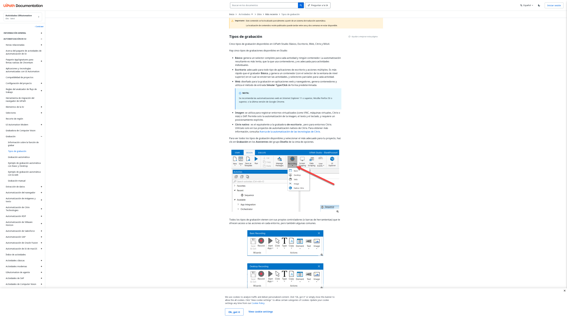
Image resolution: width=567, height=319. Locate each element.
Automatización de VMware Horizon (19, 223)
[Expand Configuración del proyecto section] (41, 83)
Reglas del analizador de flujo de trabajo (21, 91)
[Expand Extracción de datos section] (41, 186)
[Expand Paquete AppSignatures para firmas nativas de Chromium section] (41, 61)
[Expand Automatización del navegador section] (41, 192)
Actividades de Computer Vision (21, 284)
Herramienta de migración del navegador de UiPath (20, 99)
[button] (24, 151)
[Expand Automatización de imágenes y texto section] (41, 200)
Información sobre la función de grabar (23, 144)
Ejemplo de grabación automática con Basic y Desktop (24, 164)
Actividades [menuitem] (244, 14)
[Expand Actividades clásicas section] (41, 260)
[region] (283, 303)
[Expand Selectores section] (41, 113)
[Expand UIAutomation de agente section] (41, 272)
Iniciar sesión (554, 5)
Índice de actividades (16, 254)
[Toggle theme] (539, 5)
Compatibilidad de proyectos (19, 77)
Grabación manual (16, 180)
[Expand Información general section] (41, 33)
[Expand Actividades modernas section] (41, 266)
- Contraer (39, 26)
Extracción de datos (15, 186)
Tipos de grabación (290, 14)
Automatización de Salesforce (20, 230)
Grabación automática (19, 157)
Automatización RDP (16, 216)
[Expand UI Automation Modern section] (41, 124)
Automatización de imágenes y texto (21, 200)
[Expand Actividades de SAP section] (41, 278)
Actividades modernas (16, 266)
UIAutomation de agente (18, 272)
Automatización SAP (16, 236)
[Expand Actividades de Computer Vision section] (41, 284)
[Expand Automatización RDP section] (41, 216)
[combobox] (264, 5)
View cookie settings (261, 311)
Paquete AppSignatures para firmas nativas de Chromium (19, 61)
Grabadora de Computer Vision (20, 130)
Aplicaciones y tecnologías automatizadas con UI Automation (22, 70)
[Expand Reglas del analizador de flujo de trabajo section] (41, 90)
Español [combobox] (525, 5)
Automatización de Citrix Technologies (18, 209)
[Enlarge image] (285, 181)
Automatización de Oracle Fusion (22, 242)
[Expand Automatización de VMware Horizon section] (41, 223)
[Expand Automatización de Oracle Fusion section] (41, 242)
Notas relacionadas (15, 44)
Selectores (11, 112)
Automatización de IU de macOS (21, 248)
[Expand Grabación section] (41, 136)
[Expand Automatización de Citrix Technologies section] (41, 208)
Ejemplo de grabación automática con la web (24, 173)
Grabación (11, 136)
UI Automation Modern (17, 124)
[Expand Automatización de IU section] (41, 39)
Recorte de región (14, 118)
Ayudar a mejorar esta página (365, 36)
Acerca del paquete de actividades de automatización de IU (23, 52)
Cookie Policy (258, 303)
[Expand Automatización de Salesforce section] (41, 231)
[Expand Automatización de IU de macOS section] (41, 248)
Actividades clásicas (15, 260)
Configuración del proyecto (19, 83)
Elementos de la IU (15, 106)
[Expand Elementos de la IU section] (41, 107)
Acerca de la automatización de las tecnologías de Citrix (289, 131)
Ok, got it (234, 312)
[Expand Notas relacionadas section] (41, 45)
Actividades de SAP (15, 278)
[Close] (565, 291)
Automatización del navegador (20, 192)
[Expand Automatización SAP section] (41, 237)
